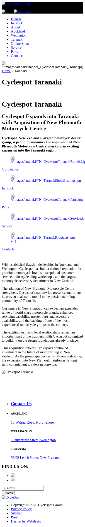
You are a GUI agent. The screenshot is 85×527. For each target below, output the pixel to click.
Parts (14, 52)
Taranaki (17, 39)
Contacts (17, 56)
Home (6, 71)
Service (16, 47)
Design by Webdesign (26, 521)
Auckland (18, 31)
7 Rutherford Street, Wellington (33, 440)
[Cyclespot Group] (16, 4)
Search (8, 493)
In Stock (17, 23)
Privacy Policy (21, 509)
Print (14, 517)
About (15, 27)
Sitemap (16, 513)
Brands (16, 19)
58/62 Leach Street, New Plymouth (36, 457)
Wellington (19, 35)
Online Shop (20, 43)
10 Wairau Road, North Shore (32, 422)
